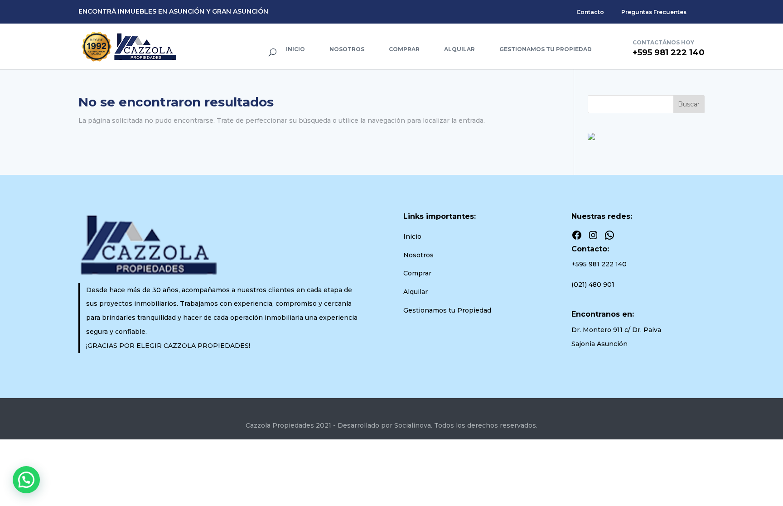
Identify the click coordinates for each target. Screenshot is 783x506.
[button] (26, 479)
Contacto (590, 12)
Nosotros (346, 49)
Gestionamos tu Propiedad (545, 49)
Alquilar (459, 49)
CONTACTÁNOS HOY (663, 42)
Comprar (404, 49)
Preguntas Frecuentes (653, 12)
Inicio (295, 49)
